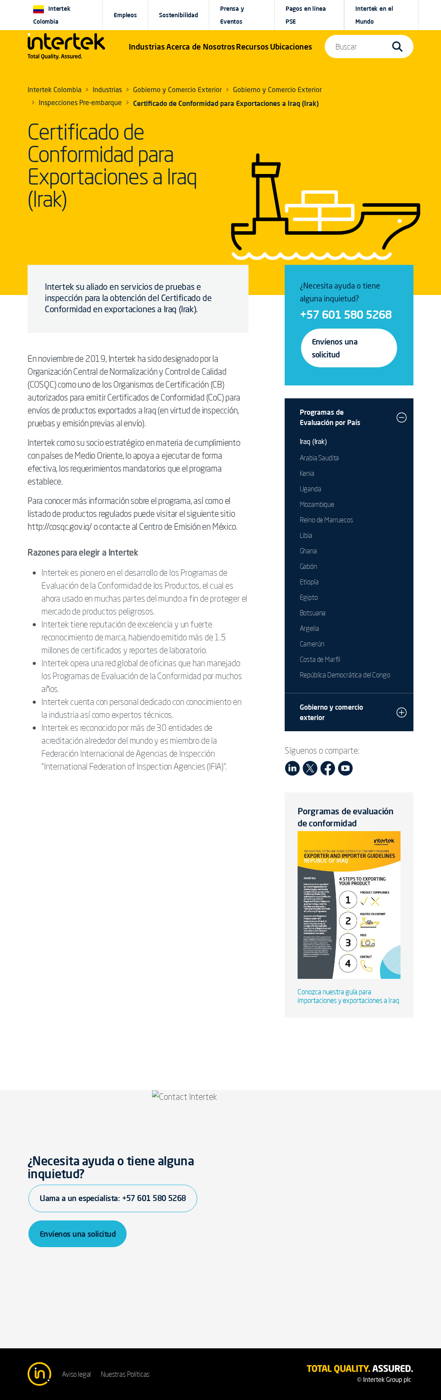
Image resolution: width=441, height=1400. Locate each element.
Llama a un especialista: (113, 1198)
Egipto (309, 597)
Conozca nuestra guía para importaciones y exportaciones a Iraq (348, 996)
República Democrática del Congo (345, 675)
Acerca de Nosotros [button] (200, 46)
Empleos (125, 15)
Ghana (308, 550)
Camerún (312, 643)
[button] (147, 46)
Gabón (308, 566)
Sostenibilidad (178, 15)
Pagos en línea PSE (306, 15)
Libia (306, 535)
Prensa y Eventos (232, 15)
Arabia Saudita (319, 457)
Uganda (310, 488)
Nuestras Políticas (125, 1374)
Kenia (307, 473)
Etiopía (309, 581)
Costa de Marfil (320, 659)
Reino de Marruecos (326, 519)
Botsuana (313, 612)
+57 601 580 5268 (345, 314)
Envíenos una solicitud (335, 348)
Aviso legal (76, 1374)
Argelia (309, 628)
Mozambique (317, 504)
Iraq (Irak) (313, 442)
